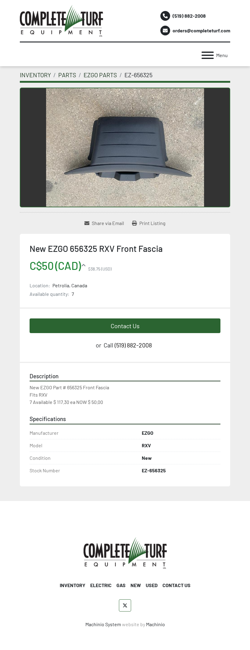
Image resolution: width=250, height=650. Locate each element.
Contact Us (125, 325)
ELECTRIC (101, 585)
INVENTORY (72, 585)
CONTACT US (176, 585)
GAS (121, 585)
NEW (135, 585)
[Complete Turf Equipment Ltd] (125, 552)
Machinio (155, 624)
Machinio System (103, 624)
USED (152, 585)
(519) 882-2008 (189, 16)
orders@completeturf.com (201, 30)
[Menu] (208, 55)
